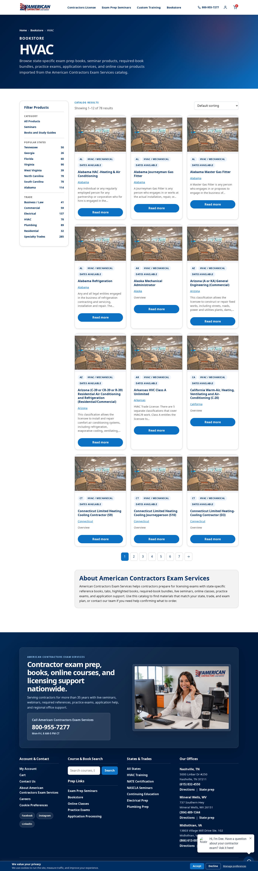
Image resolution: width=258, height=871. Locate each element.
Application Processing (85, 816)
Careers (25, 799)
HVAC (44, 219)
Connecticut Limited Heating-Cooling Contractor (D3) (212, 513)
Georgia (44, 153)
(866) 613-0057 (190, 841)
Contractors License (81, 7)
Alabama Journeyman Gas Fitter (153, 174)
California (196, 404)
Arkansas (139, 400)
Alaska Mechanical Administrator (148, 283)
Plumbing (44, 225)
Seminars (30, 127)
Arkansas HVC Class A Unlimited (150, 392)
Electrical (44, 213)
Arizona (195, 291)
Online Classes (78, 804)
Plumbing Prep (138, 807)
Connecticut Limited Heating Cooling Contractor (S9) (99, 513)
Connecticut (85, 521)
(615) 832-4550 (190, 784)
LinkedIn (27, 824)
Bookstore (174, 7)
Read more (100, 212)
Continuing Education (143, 794)
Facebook (27, 815)
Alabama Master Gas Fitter (210, 172)
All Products (32, 121)
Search (110, 770)
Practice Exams (79, 810)
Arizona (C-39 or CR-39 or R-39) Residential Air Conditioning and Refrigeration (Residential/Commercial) (100, 396)
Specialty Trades (44, 236)
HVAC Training (137, 775)
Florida (44, 159)
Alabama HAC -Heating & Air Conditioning (99, 174)
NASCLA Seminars (140, 788)
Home (23, 30)
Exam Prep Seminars (116, 7)
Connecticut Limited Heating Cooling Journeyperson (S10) (155, 513)
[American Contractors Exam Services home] (35, 7)
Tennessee (44, 147)
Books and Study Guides (40, 132)
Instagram (45, 815)
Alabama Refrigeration (95, 281)
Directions (187, 790)
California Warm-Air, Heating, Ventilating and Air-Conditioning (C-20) (212, 394)
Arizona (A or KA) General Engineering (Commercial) (209, 283)
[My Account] (225, 7)
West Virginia (44, 170)
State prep (206, 790)
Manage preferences (234, 866)
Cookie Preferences (33, 805)
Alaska (138, 291)
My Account (28, 769)
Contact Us (27, 781)
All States (134, 769)
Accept (197, 866)
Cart (22, 775)
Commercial (44, 208)
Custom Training (149, 7)
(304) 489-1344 (190, 812)
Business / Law (44, 202)
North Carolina (44, 176)
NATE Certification (140, 781)
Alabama (44, 187)
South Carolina (44, 181)
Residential (44, 230)
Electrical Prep (137, 801)
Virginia (44, 164)
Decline (213, 866)
